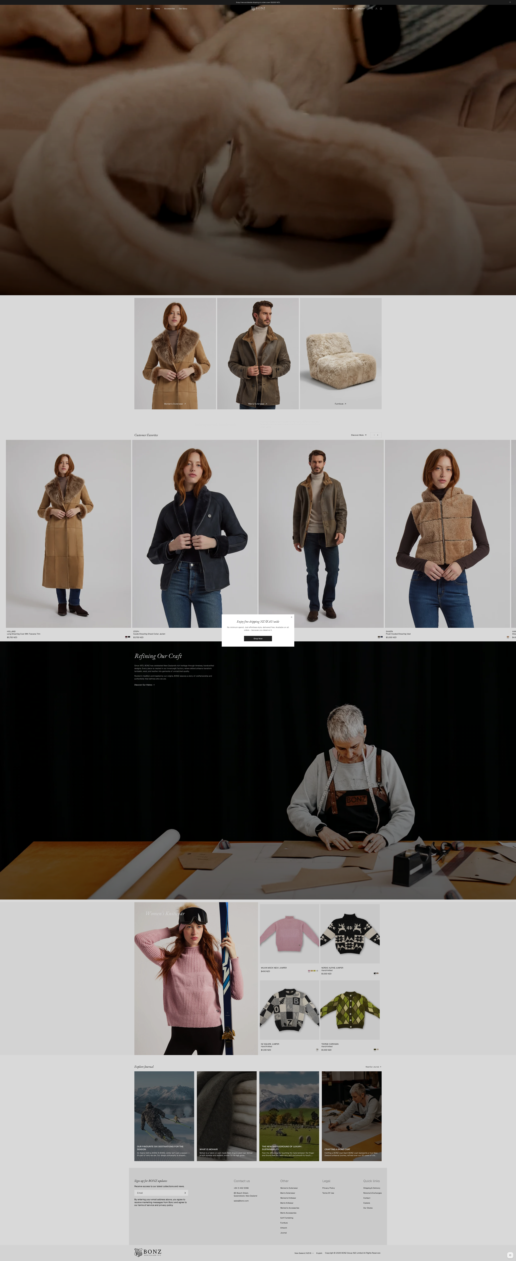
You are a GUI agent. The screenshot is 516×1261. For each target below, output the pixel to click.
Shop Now (258, 638)
